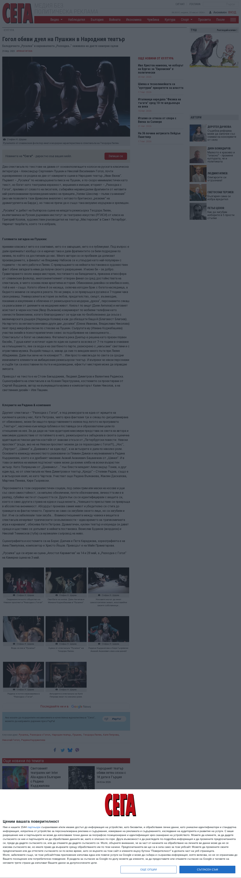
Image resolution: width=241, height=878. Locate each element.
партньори (33, 827)
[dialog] (120, 834)
